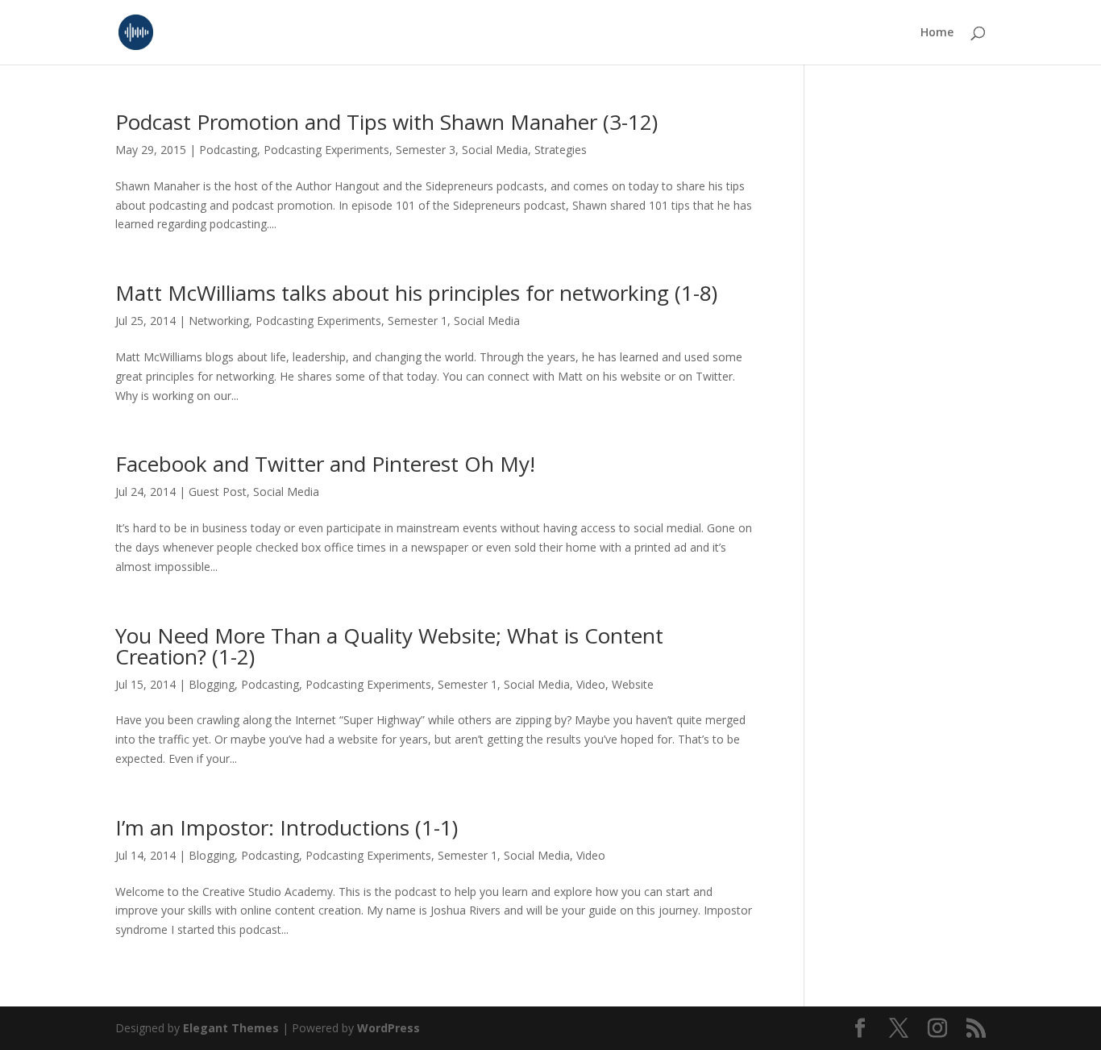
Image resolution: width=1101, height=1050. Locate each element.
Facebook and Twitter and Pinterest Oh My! (325, 463)
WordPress (388, 1027)
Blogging (212, 684)
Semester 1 (417, 320)
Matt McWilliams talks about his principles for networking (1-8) (416, 292)
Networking (219, 320)
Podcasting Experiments (326, 149)
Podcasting (228, 149)
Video (590, 684)
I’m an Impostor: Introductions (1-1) (286, 827)
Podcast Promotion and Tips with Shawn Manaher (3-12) (386, 121)
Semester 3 (425, 149)
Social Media (495, 149)
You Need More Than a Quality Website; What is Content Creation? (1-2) (389, 646)
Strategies (560, 149)
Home (937, 33)
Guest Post (218, 491)
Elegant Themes (231, 1027)
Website (633, 684)
